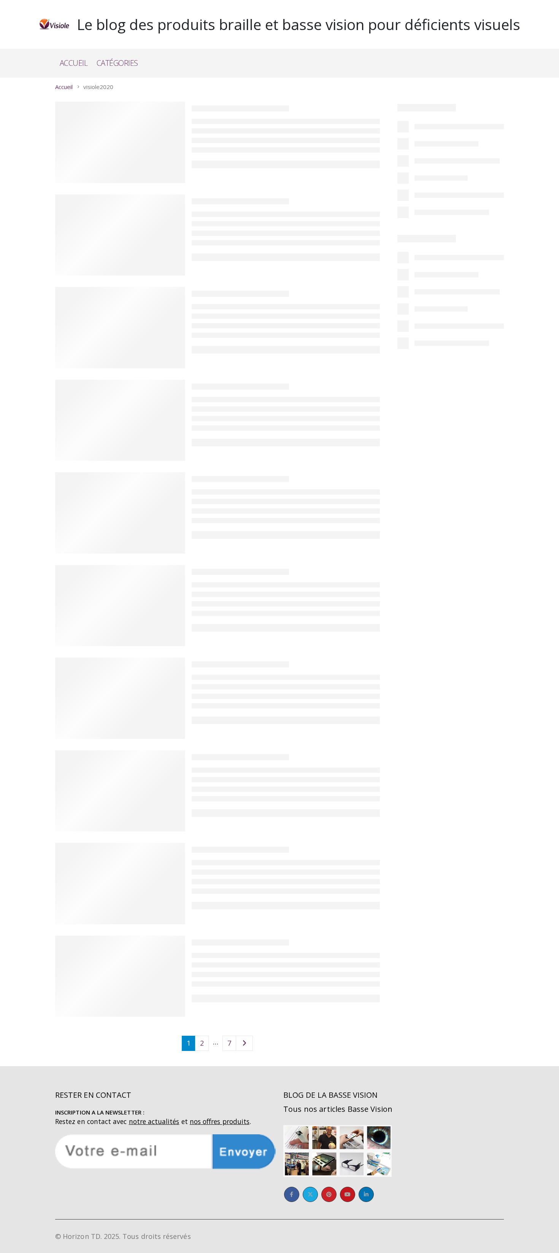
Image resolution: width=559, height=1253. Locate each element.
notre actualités (154, 1121)
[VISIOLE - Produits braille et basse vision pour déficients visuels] (54, 24)
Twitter (310, 1194)
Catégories (117, 63)
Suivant (244, 1043)
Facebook (291, 1194)
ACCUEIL (74, 63)
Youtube (347, 1194)
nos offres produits (219, 1121)
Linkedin (366, 1194)
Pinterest (329, 1194)
